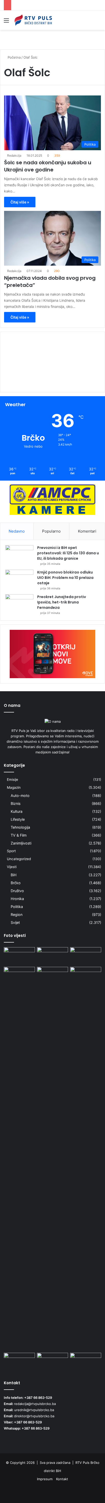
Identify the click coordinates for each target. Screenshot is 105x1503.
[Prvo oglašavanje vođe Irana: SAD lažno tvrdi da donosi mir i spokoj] (52, 1361)
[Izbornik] (6, 22)
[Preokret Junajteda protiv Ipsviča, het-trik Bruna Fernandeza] (19, 603)
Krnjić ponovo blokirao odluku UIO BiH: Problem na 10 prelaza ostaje (65, 578)
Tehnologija (20, 827)
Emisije (12, 779)
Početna (14, 57)
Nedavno (17, 531)
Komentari (87, 531)
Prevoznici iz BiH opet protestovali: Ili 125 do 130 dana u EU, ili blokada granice (68, 553)
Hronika (17, 898)
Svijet (15, 922)
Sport (11, 851)
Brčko (16, 883)
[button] (52, 379)
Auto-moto (20, 795)
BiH (14, 875)
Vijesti (12, 867)
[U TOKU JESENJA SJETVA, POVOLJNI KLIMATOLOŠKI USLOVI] (85, 1361)
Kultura (16, 811)
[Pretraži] (98, 22)
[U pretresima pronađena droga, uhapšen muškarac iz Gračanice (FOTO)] (52, 956)
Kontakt (62, 1479)
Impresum (44, 1479)
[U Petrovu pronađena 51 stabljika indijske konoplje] (19, 956)
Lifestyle (18, 819)
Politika (17, 906)
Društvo (17, 891)
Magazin (14, 787)
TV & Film (19, 835)
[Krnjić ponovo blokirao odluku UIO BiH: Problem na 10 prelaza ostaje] (19, 579)
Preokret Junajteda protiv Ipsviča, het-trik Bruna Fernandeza (61, 602)
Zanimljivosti (21, 843)
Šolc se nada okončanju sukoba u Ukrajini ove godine (47, 166)
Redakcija (14, 155)
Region (16, 914)
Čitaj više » (19, 202)
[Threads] (89, 1492)
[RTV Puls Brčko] (33, 20)
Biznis (15, 803)
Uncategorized (19, 859)
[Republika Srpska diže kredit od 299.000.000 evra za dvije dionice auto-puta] (52, 976)
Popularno (51, 531)
